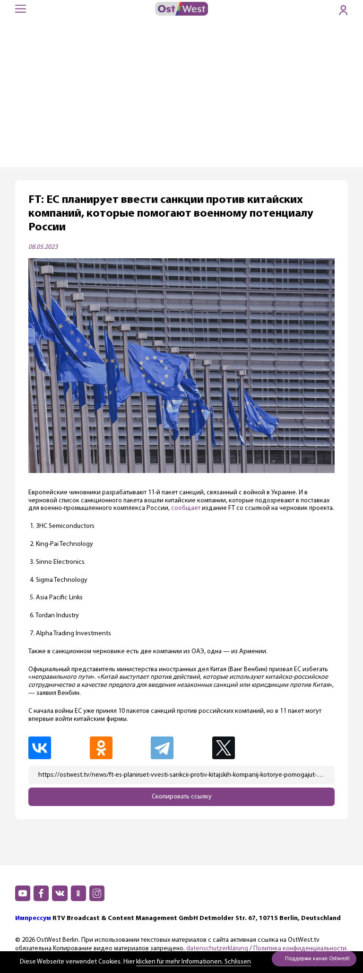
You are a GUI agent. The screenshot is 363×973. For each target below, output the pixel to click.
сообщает (185, 508)
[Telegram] (180, 747)
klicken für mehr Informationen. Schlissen (193, 961)
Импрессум (33, 918)
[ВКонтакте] (58, 747)
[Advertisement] (181, 96)
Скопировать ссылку (182, 796)
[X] (243, 747)
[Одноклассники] (119, 747)
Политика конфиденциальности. (300, 948)
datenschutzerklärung (217, 948)
